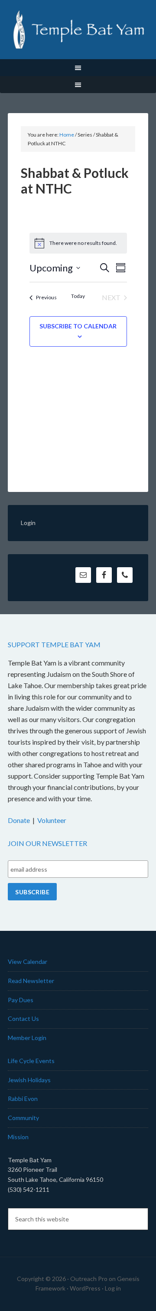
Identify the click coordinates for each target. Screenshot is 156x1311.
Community (23, 1117)
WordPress (85, 1288)
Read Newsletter (31, 980)
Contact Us (23, 1018)
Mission (18, 1136)
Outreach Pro (88, 1278)
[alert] (78, 243)
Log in (113, 1288)
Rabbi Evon (23, 1098)
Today (78, 296)
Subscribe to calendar (78, 326)
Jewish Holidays (29, 1080)
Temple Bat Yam (78, 30)
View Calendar (27, 961)
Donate (19, 820)
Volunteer (51, 820)
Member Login (27, 1037)
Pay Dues (20, 999)
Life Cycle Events (31, 1060)
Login (28, 522)
